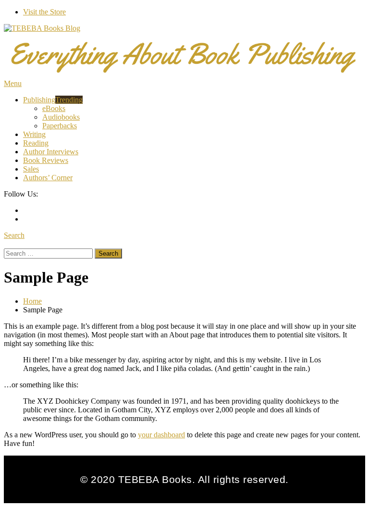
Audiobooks (61, 117)
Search (14, 235)
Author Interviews (50, 152)
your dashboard (161, 435)
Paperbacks (59, 126)
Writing (34, 134)
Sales (31, 169)
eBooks (53, 108)
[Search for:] (49, 253)
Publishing (53, 100)
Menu (13, 83)
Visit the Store (44, 12)
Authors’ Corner (48, 177)
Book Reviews (45, 160)
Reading (36, 143)
